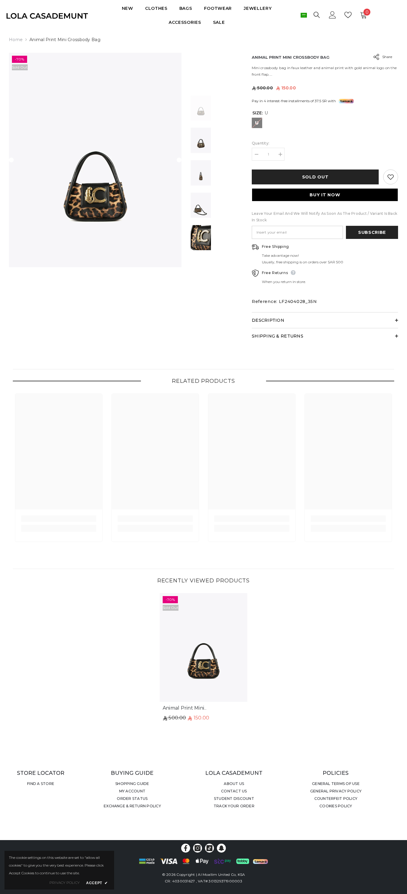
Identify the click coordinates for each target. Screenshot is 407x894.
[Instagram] (197, 848)
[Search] (317, 15)
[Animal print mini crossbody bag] (203, 647)
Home (16, 39)
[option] (95, 160)
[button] (11, 160)
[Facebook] (185, 848)
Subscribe (372, 232)
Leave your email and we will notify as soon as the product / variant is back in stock (324, 216)
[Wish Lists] (348, 14)
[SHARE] (374, 57)
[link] (58, 518)
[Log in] (332, 14)
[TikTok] (209, 848)
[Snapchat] (221, 848)
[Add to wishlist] (390, 177)
